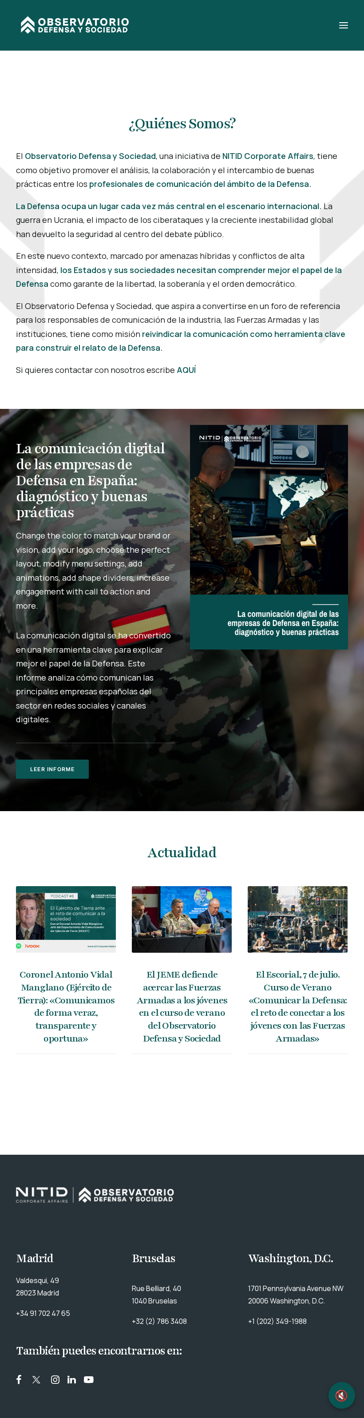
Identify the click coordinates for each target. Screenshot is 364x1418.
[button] (343, 25)
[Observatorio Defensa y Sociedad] (75, 25)
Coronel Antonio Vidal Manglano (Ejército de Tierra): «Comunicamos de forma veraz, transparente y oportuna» (66, 1006)
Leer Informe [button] (52, 769)
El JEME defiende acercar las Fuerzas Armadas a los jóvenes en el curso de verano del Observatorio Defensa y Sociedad (182, 1006)
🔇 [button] (342, 1395)
